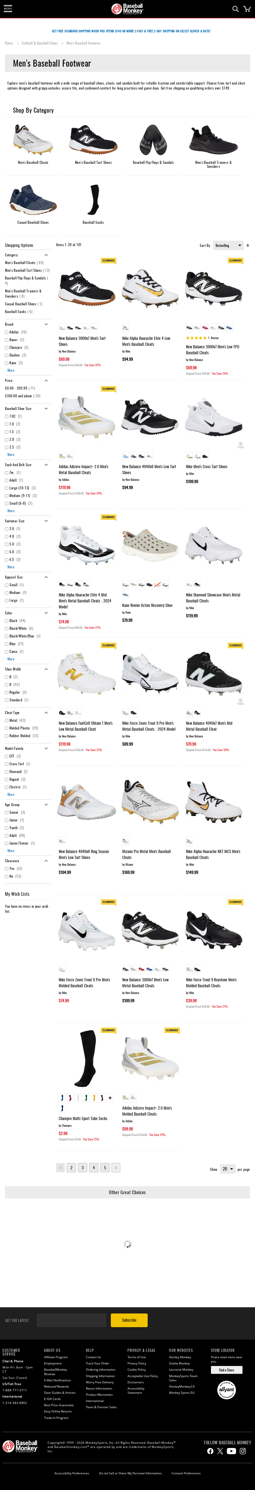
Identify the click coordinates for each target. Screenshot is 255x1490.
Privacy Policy (137, 1363)
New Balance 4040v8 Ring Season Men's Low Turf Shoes (84, 854)
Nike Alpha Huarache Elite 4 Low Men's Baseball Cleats (146, 341)
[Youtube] (231, 1451)
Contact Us (93, 1357)
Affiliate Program (56, 1357)
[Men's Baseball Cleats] (33, 140)
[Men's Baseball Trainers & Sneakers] (213, 140)
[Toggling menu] (8, 9)
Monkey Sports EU (181, 1393)
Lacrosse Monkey (181, 1369)
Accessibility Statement (136, 1390)
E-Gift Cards (52, 1399)
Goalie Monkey (179, 1363)
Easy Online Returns (58, 1411)
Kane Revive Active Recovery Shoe (147, 605)
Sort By (205, 245)
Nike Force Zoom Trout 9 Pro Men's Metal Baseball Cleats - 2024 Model (149, 726)
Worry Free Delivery (100, 1382)
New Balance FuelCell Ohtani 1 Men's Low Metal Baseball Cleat (86, 726)
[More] (110, 1097)
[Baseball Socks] (93, 200)
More (11, 370)
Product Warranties (99, 1395)
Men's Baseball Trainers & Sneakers (23, 293)
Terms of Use (137, 1357)
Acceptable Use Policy (143, 1376)
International (95, 1401)
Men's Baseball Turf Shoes (28, 270)
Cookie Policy (137, 1369)
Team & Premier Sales (101, 1407)
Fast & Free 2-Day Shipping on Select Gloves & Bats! (174, 31)
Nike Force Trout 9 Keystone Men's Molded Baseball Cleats (211, 983)
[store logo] (124, 8)
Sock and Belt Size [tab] (18, 464)
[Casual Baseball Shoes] (33, 200)
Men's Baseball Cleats (25, 262)
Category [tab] (11, 254)
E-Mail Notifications (57, 1380)
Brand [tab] (9, 324)
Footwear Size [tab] (15, 520)
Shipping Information (100, 1376)
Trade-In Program (56, 1418)
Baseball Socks (19, 311)
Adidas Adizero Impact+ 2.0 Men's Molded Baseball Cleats (147, 1111)
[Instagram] (243, 1451)
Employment (53, 1363)
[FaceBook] (210, 1451)
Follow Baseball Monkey (227, 1442)
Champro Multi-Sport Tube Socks (83, 1118)
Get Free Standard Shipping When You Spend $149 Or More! (93, 31)
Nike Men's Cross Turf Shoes (206, 466)
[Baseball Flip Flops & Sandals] (153, 140)
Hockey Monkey (180, 1357)
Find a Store (226, 1369)
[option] (62, 328)
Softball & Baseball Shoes (40, 42)
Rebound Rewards (56, 1386)
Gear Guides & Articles (60, 1393)
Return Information (99, 1388)
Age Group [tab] (12, 804)
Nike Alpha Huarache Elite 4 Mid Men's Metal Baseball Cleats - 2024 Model (85, 601)
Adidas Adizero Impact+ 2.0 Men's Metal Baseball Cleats (83, 469)
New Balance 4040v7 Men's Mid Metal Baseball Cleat (209, 726)
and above (23, 395)
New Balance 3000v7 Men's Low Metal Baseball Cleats (145, 983)
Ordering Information (100, 1369)
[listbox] (86, 328)
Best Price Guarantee (59, 1405)
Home (9, 42)
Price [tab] (9, 380)
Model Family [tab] (14, 748)
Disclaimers (136, 1382)
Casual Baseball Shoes (24, 303)
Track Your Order (97, 1363)
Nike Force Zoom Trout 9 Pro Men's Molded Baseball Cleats (84, 983)
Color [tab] (9, 612)
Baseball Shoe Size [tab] (18, 408)
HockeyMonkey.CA (182, 1386)
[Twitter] (220, 1451)
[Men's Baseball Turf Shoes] (93, 140)
